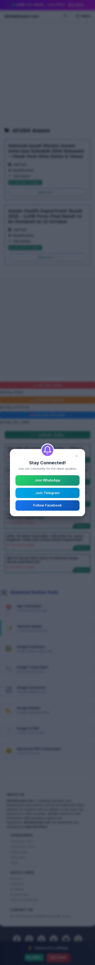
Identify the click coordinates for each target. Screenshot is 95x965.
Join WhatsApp (47, 480)
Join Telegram (48, 493)
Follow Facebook (47, 505)
